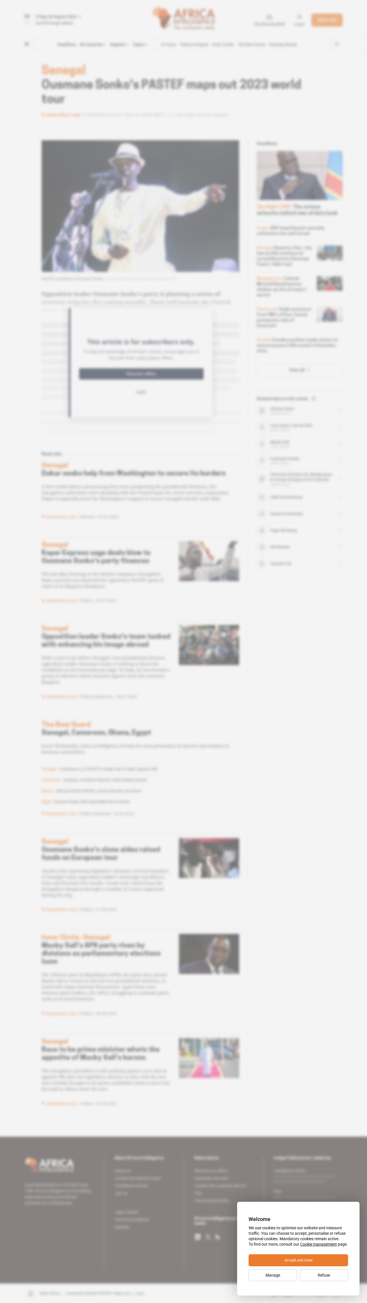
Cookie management (318, 1244)
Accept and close (298, 1260)
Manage (273, 1275)
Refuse (324, 1275)
